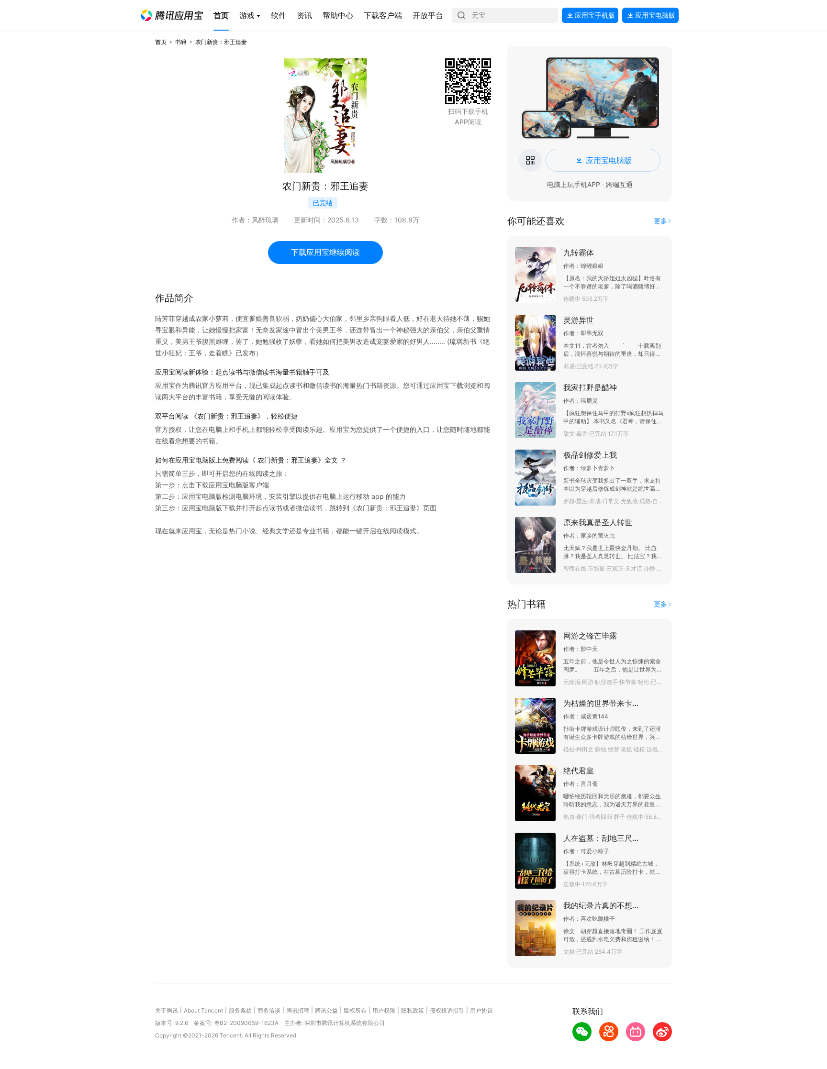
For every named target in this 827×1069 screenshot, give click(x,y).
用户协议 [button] (481, 1010)
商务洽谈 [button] (268, 1010)
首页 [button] (161, 41)
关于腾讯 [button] (166, 1010)
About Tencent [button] (203, 1010)
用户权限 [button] (383, 1010)
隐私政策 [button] (412, 1010)
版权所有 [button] (355, 1010)
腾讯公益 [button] (326, 1010)
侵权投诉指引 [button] (447, 1010)
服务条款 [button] (240, 1010)
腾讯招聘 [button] (297, 1010)
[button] (172, 15)
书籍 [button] (181, 41)
